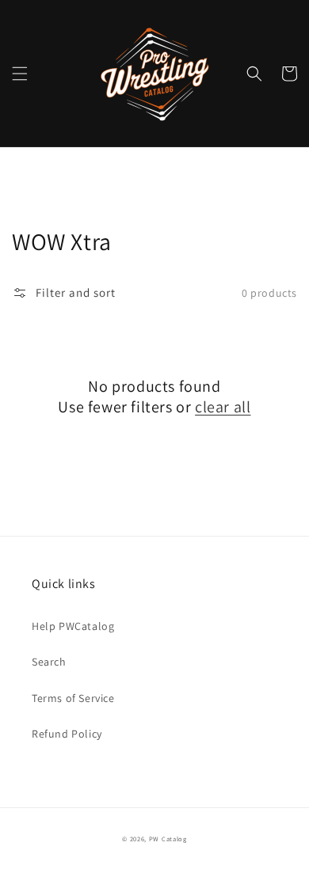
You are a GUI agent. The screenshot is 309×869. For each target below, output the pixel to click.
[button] (19, 73)
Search (49, 662)
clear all (222, 407)
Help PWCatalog (73, 626)
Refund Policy (67, 734)
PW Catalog (168, 838)
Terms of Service (73, 698)
